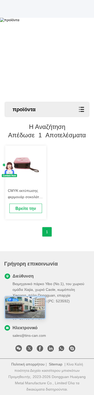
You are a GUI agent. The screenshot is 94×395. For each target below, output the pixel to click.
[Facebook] (40, 350)
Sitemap (55, 364)
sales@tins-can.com (29, 335)
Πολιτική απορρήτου (28, 364)
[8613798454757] (61, 350)
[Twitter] (29, 350)
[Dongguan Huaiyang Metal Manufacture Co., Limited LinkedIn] (50, 350)
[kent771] (72, 350)
